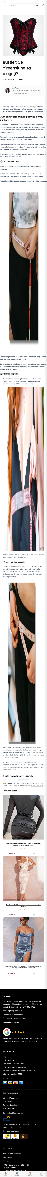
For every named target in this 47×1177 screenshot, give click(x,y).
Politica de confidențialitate (14, 1064)
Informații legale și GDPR (12, 1074)
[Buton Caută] (37, 5)
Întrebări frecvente (10, 1098)
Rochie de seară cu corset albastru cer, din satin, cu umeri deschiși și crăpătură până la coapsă (23, 967)
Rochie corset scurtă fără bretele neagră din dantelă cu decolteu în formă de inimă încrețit (23, 844)
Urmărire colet (8, 1102)
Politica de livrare (10, 1060)
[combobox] (22, 5)
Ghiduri (20, 80)
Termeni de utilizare (11, 1105)
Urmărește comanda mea (13, 1015)
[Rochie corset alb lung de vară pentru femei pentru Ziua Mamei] (23, 878)
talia (8, 147)
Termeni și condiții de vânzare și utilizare (19, 1071)
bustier (20, 106)
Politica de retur (9, 1108)
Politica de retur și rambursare (15, 1067)
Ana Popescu (16, 88)
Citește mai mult (37, 786)
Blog (4, 1057)
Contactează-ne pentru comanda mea (18, 1018)
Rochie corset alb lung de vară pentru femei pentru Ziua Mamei (23, 905)
